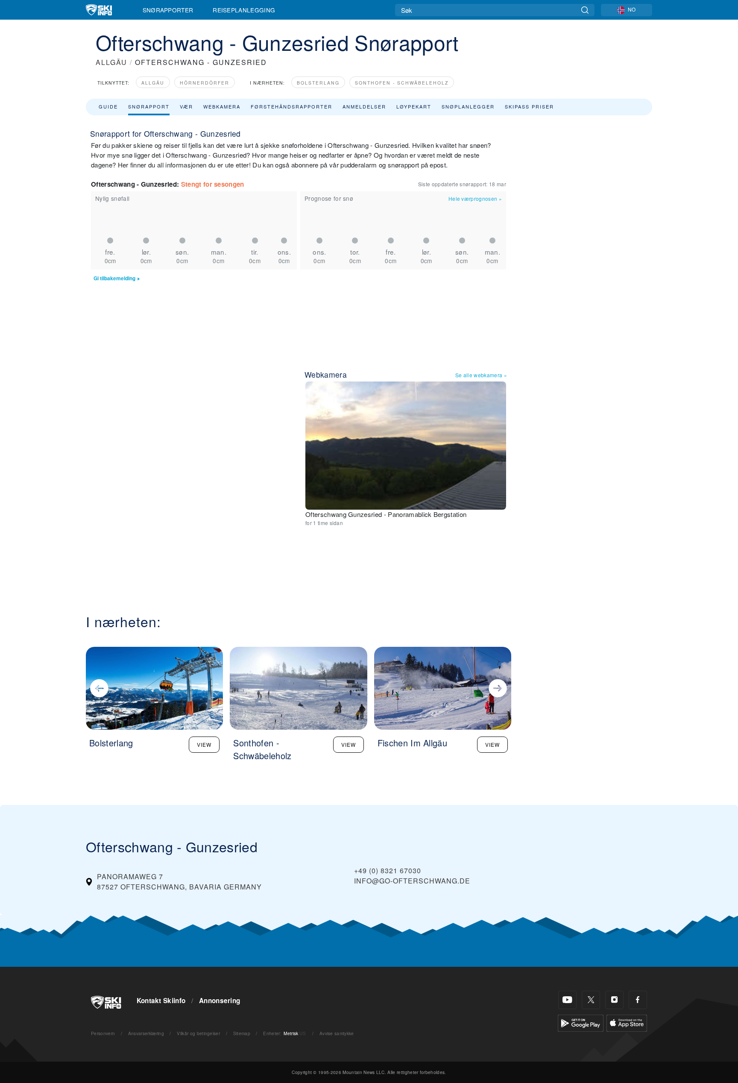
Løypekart (413, 106)
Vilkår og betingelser (198, 1033)
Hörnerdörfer (204, 82)
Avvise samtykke (336, 1033)
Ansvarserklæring (146, 1033)
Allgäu (152, 82)
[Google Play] (580, 1022)
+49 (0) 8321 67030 (387, 870)
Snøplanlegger (468, 106)
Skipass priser (529, 106)
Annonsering (219, 1000)
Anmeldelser (364, 106)
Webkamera (221, 106)
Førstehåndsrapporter (291, 106)
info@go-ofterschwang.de (412, 881)
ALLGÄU (111, 62)
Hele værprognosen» (475, 198)
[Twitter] (591, 1000)
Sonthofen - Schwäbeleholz (401, 82)
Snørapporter (168, 10)
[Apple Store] (626, 1022)
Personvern (103, 1033)
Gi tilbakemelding (114, 278)
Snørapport (149, 106)
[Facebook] (638, 1000)
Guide (108, 106)
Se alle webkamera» (481, 375)
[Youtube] (567, 1000)
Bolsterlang (318, 82)
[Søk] (584, 10)
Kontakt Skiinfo (161, 1000)
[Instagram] (614, 1000)
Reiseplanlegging (244, 10)
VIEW (204, 744)
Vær (186, 106)
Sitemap (241, 1033)
